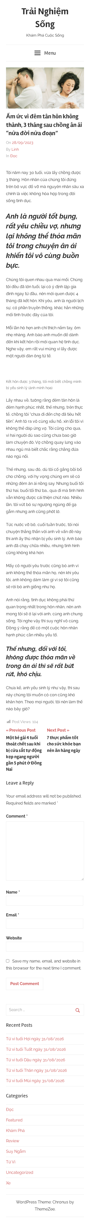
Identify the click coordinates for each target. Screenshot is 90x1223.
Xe (8, 1183)
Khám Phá (15, 1130)
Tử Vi (10, 1162)
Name (13, 892)
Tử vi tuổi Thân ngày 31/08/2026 (36, 1070)
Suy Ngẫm (16, 1151)
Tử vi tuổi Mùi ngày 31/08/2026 (35, 1080)
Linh (15, 149)
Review (12, 1141)
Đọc (13, 156)
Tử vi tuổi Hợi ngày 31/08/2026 (35, 1038)
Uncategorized (19, 1172)
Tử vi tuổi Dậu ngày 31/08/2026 (35, 1060)
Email (12, 915)
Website (14, 938)
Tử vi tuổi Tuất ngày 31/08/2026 (36, 1049)
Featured (14, 1120)
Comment (17, 816)
